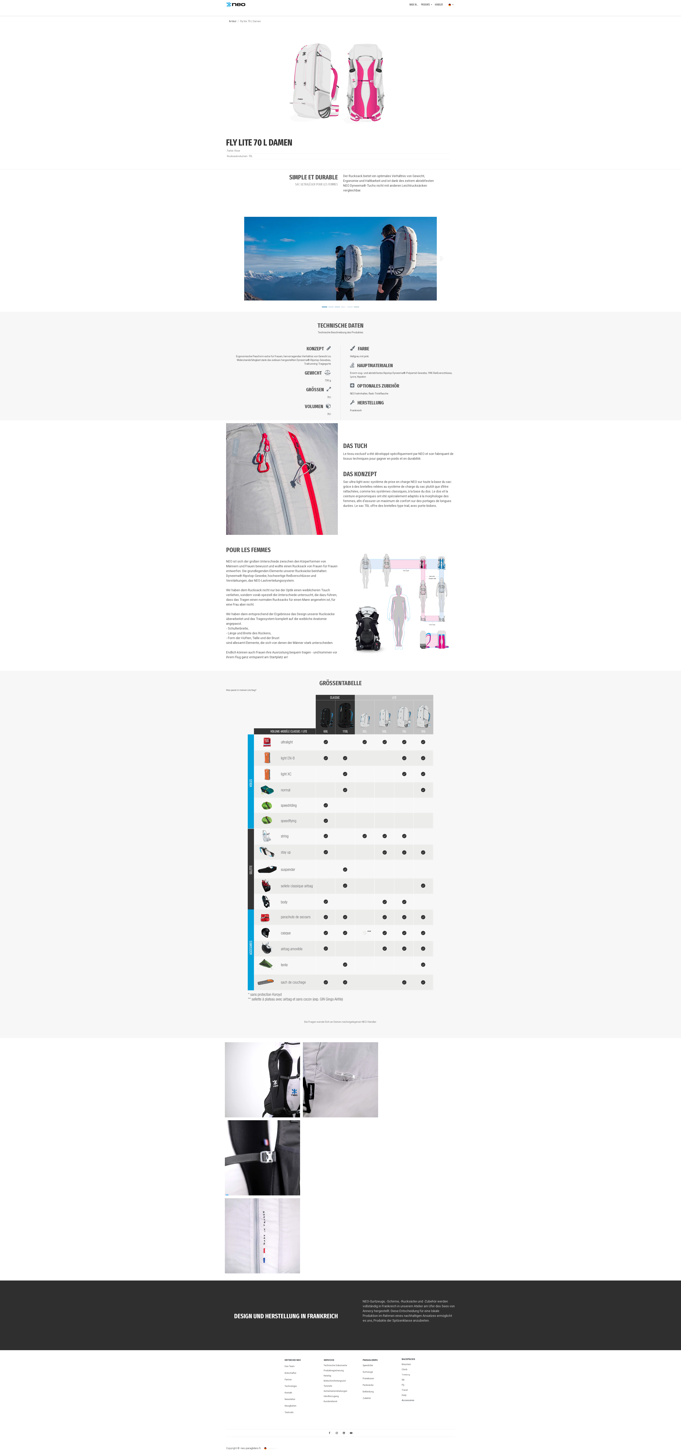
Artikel (232, 21)
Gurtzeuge (368, 1372)
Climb (404, 1369)
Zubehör (367, 1398)
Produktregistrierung (334, 1370)
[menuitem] (414, 4)
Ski (403, 1380)
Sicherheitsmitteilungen (335, 1391)
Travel (405, 1390)
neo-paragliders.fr (251, 1448)
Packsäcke (368, 1385)
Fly (403, 1385)
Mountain (406, 1364)
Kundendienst (330, 1401)
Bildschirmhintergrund (335, 1381)
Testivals (289, 1412)
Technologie (291, 1386)
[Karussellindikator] (324, 307)
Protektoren (368, 1378)
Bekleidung (368, 1391)
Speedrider (368, 1365)
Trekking (406, 1375)
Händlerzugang (331, 1396)
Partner (288, 1379)
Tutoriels (328, 1386)
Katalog (327, 1375)
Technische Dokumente (335, 1365)
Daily (404, 1395)
